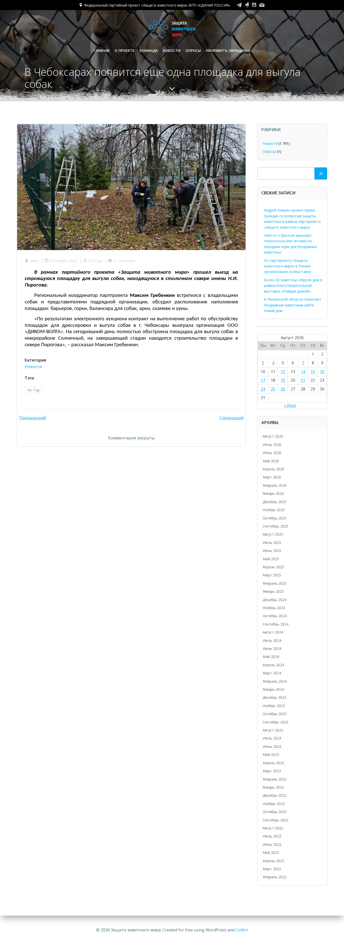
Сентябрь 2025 (275, 526)
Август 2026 (273, 436)
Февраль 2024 (275, 681)
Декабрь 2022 (274, 795)
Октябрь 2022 (275, 811)
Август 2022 (273, 828)
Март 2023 (272, 770)
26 (283, 389)
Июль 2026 (272, 444)
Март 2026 (272, 477)
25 (273, 389)
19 (283, 380)
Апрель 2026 (273, 469)
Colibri (241, 930)
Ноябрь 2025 (274, 509)
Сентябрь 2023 (275, 722)
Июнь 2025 (272, 550)
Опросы (193, 50)
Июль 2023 (272, 738)
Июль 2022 (272, 836)
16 (322, 371)
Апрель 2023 (273, 762)
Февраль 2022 (275, 876)
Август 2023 (273, 730)
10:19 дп (95, 260)
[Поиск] (321, 173)
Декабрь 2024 (274, 599)
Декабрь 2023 (274, 697)
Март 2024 (272, 673)
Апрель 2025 (273, 567)
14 (303, 371)
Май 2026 (271, 461)
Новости (172, 50)
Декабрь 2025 (274, 501)
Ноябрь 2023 (274, 705)
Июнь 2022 (272, 844)
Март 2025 (272, 575)
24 (263, 389)
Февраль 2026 (275, 485)
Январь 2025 (273, 591)
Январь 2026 (273, 493)
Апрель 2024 (273, 664)
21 (303, 380)
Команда (149, 50)
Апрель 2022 (273, 860)
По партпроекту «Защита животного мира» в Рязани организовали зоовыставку (287, 266)
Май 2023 (271, 754)
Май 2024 (271, 656)
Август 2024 (273, 632)
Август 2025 (273, 534)
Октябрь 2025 (275, 518)
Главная (102, 50)
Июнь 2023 (272, 746)
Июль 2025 (272, 542)
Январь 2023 (273, 787)
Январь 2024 (273, 689)
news (34, 260)
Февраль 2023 (275, 779)
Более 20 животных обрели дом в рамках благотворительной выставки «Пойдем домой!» (293, 285)
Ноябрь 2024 (274, 607)
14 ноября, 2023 (63, 260)
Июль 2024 (272, 640)
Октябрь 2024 (275, 615)
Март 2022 (272, 868)
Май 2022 (271, 852)
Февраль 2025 (275, 583)
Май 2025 (271, 558)
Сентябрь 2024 (275, 624)
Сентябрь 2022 (275, 820)
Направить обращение (228, 50)
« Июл (290, 405)
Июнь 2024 (272, 648)
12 (283, 371)
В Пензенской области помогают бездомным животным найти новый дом (292, 305)
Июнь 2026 (272, 452)
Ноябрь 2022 (274, 803)
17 (263, 380)
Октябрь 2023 (275, 713)
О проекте (124, 50)
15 (313, 371)
